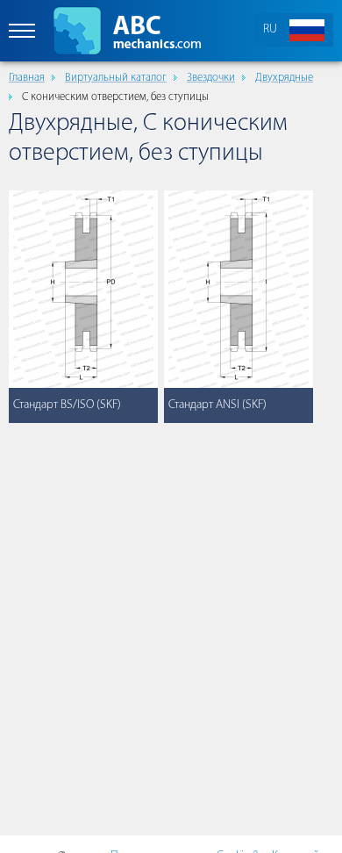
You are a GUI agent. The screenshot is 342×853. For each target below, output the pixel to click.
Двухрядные (284, 77)
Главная (27, 77)
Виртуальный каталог (116, 77)
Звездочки (211, 77)
